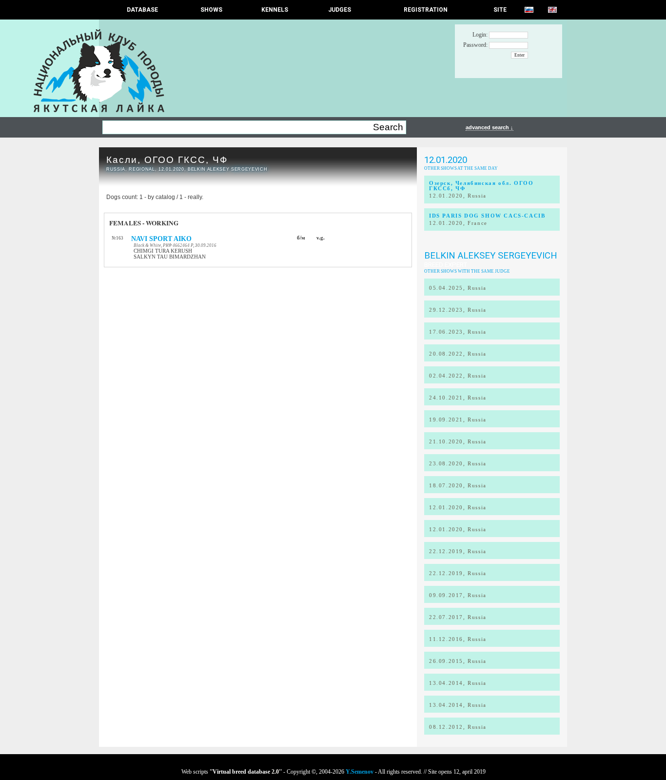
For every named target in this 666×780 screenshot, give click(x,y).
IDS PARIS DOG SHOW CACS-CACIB (487, 216)
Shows (211, 9)
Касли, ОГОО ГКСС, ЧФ (167, 160)
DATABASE (142, 9)
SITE (500, 9)
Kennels (274, 9)
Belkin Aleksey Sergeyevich (490, 255)
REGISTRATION (426, 9)
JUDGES (339, 9)
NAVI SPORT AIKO (161, 238)
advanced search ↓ (489, 127)
